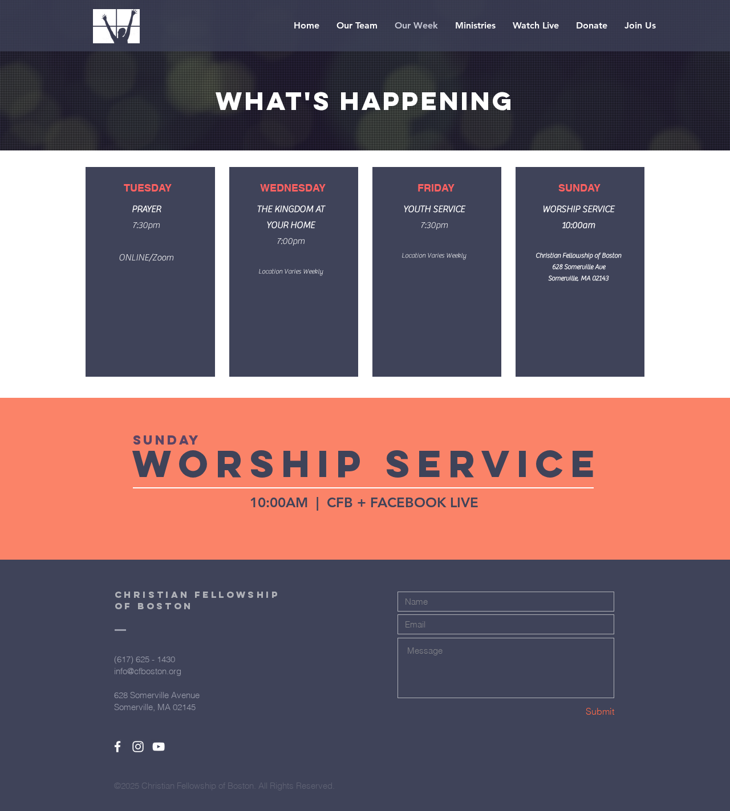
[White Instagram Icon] (138, 746)
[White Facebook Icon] (117, 746)
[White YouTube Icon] (158, 746)
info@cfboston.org (147, 671)
